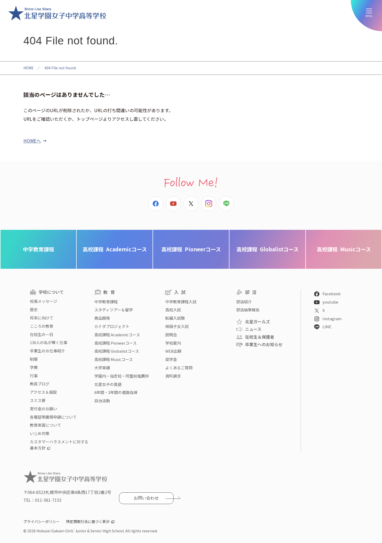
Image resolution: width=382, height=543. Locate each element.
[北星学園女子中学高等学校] (57, 13)
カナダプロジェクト (111, 326)
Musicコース (344, 249)
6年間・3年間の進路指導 (115, 392)
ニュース (253, 329)
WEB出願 (173, 351)
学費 (34, 367)
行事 (34, 375)
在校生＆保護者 (259, 337)
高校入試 (173, 309)
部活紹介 (244, 301)
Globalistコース (267, 249)
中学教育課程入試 (180, 301)
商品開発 (102, 318)
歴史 (34, 309)
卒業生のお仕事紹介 (47, 350)
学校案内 (173, 343)
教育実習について (45, 425)
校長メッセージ (43, 301)
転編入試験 (175, 318)
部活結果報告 (248, 309)
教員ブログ (39, 383)
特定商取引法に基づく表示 (88, 521)
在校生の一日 (41, 334)
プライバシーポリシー (41, 521)
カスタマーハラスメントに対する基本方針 (59, 445)
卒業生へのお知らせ (263, 344)
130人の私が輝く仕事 (48, 342)
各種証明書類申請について (53, 417)
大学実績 (102, 367)
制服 (34, 359)
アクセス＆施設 (43, 392)
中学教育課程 (38, 249)
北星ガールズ (257, 321)
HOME (28, 67)
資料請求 (173, 376)
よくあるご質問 (179, 367)
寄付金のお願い (43, 408)
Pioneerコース (191, 249)
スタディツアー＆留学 (113, 309)
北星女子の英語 (108, 384)
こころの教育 (41, 326)
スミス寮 (37, 400)
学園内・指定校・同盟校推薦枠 (121, 376)
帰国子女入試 (177, 326)
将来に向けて (41, 317)
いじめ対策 (39, 433)
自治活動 (102, 400)
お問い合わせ (146, 497)
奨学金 (171, 359)
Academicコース (115, 249)
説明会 (171, 334)
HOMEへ (32, 140)
